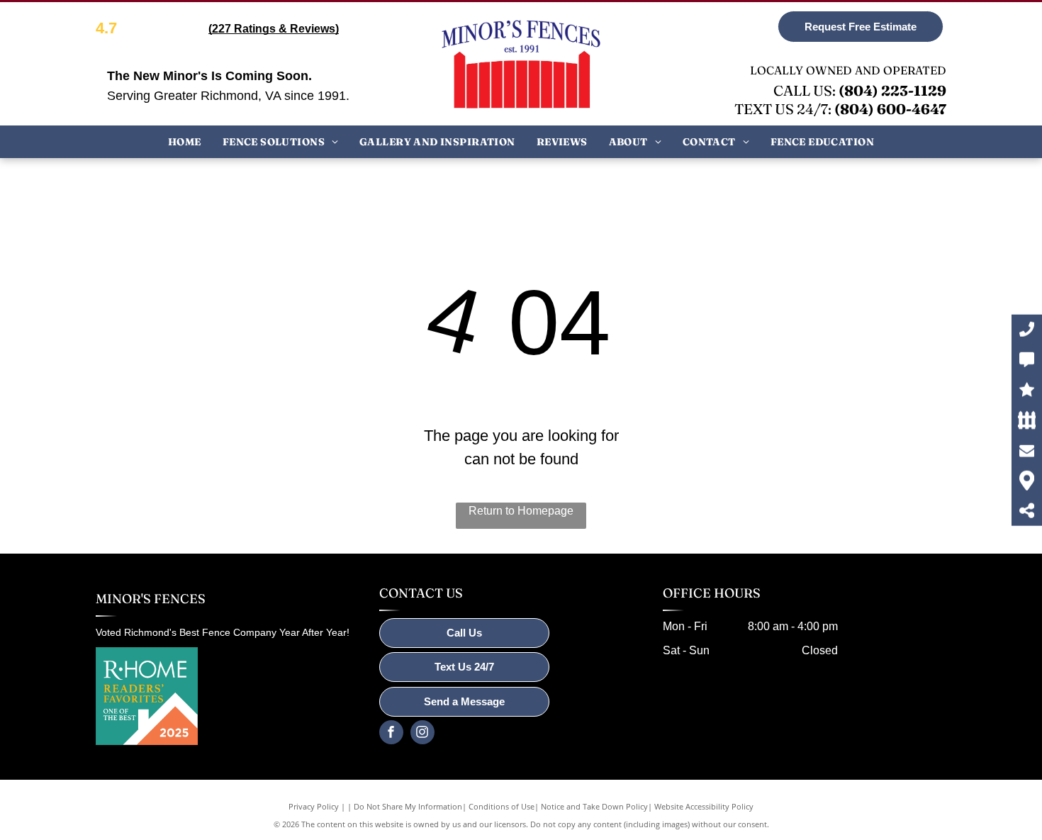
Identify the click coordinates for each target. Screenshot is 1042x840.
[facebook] (391, 734)
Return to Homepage (521, 511)
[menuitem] (184, 141)
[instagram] (422, 734)
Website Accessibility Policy (704, 806)
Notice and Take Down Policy (594, 806)
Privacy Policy (313, 806)
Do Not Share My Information (408, 806)
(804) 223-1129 (892, 90)
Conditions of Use (501, 806)
